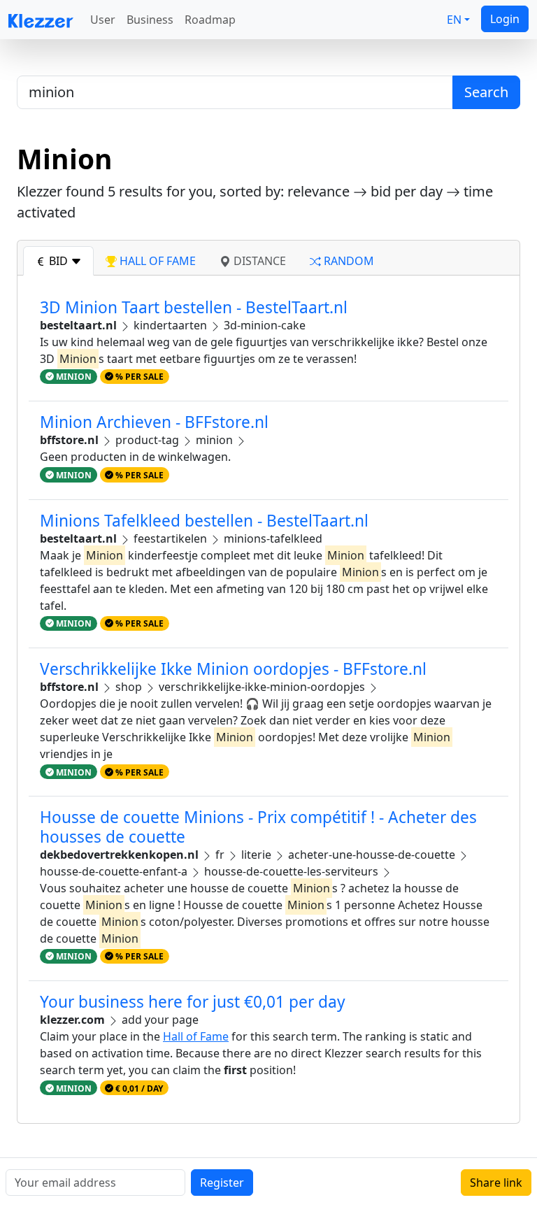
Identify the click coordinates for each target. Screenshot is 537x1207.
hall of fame (156, 261)
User (102, 19)
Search (486, 92)
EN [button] (454, 19)
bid (58, 261)
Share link (496, 1182)
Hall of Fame (196, 1036)
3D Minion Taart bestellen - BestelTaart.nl (194, 307)
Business (150, 19)
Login (505, 19)
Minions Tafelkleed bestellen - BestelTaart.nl (204, 520)
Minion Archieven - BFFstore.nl (154, 422)
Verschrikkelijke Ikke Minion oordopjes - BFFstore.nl (233, 669)
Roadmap (210, 19)
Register (222, 1182)
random (347, 261)
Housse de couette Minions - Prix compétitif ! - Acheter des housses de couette (258, 826)
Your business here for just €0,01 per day (192, 1002)
